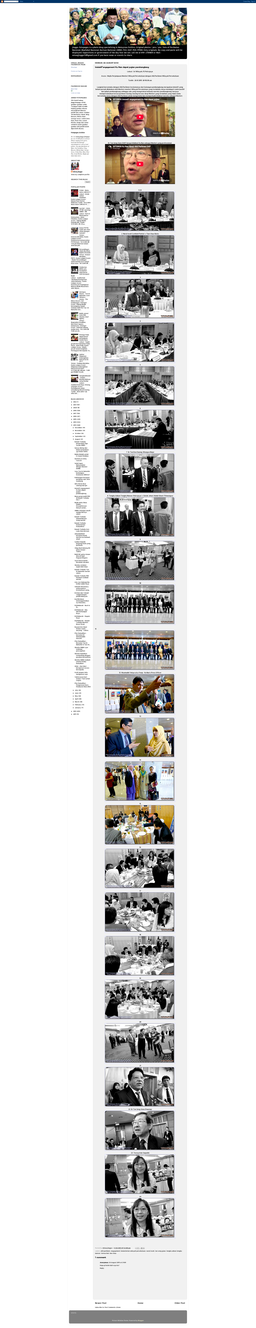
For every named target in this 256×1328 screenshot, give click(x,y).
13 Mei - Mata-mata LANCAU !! (84, 191)
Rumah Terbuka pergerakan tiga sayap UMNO (81, 443)
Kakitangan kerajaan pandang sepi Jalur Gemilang (82, 479)
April (77, 699)
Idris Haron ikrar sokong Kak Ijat (81, 484)
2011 (75, 714)
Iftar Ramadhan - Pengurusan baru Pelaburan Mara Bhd (82, 685)
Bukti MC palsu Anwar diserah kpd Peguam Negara (82, 556)
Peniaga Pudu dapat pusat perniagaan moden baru (84, 337)
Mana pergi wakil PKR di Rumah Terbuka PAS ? (82, 498)
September (79, 436)
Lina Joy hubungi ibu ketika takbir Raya (82, 583)
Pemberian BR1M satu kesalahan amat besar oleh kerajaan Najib (80, 271)
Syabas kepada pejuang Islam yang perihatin (82, 543)
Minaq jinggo (74, 67)
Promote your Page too (76, 71)
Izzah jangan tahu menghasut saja (81, 673)
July (76, 690)
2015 (75, 419)
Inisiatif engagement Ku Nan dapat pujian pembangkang (82, 490)
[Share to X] (140, 1248)
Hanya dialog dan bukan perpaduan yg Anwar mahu (82, 449)
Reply (102, 1268)
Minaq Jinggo (74, 88)
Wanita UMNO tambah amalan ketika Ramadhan (82, 661)
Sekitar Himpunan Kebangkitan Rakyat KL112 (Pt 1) (83, 357)
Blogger (141, 1320)
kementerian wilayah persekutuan (133, 1251)
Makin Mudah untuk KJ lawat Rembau (81, 455)
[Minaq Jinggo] (72, 91)
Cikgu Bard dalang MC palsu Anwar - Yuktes (82, 549)
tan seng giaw (160, 1251)
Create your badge (75, 93)
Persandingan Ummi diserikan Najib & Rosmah (84, 251)
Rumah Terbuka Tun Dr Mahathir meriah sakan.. (82, 571)
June (77, 693)
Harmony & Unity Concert (81, 459)
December (78, 428)
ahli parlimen (105, 1251)
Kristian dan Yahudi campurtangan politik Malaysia (82, 594)
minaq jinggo (77, 172)
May (76, 696)
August (78, 439)
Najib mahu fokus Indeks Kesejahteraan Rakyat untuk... (81, 505)
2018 (75, 410)
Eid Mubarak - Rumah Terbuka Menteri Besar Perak (82, 622)
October (78, 433)
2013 (75, 425)
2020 (75, 408)
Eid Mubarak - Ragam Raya (82, 617)
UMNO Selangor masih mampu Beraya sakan (82, 512)
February (78, 705)
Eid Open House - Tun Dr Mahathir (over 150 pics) (84, 294)
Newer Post (100, 1303)
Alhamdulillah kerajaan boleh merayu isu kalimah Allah (82, 536)
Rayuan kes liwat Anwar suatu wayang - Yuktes (81, 628)
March (77, 702)
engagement (115, 1251)
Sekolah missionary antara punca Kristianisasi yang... (82, 588)
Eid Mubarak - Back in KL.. (82, 606)
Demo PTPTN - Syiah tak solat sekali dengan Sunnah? (84, 230)
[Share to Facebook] (142, 1248)
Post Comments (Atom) (113, 1307)
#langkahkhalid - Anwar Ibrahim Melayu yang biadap (84, 378)
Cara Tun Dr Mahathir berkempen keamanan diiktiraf (82, 473)
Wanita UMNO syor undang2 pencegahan (81, 649)
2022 (75, 402)
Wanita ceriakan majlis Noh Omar (81, 566)
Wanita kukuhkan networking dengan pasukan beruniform (82, 655)
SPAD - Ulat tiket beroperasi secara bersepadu (82, 668)
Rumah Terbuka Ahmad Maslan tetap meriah (81, 518)
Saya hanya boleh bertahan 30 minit (82, 561)
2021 (75, 405)
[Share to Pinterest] (144, 1248)
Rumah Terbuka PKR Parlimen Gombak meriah (82, 577)
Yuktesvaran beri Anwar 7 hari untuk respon (82, 678)
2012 (75, 711)
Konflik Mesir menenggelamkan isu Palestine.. (82, 601)
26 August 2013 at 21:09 (117, 1262)
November (79, 430)
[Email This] (136, 1248)
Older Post (179, 1303)
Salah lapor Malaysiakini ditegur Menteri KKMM (81, 465)
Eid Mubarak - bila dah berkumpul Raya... (81, 611)
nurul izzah (150, 1251)
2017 (75, 413)
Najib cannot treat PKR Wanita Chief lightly (84, 315)
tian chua (113, 1253)
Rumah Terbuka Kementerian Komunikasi (80, 524)
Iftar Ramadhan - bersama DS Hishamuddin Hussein (81, 635)
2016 (75, 416)
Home (140, 1303)
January (78, 708)
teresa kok (105, 1253)
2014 (75, 422)
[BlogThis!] (138, 1248)
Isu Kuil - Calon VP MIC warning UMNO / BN (84, 210)
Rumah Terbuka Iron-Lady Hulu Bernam (82, 530)
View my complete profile (80, 174)
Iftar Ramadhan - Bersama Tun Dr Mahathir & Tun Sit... (82, 643)
